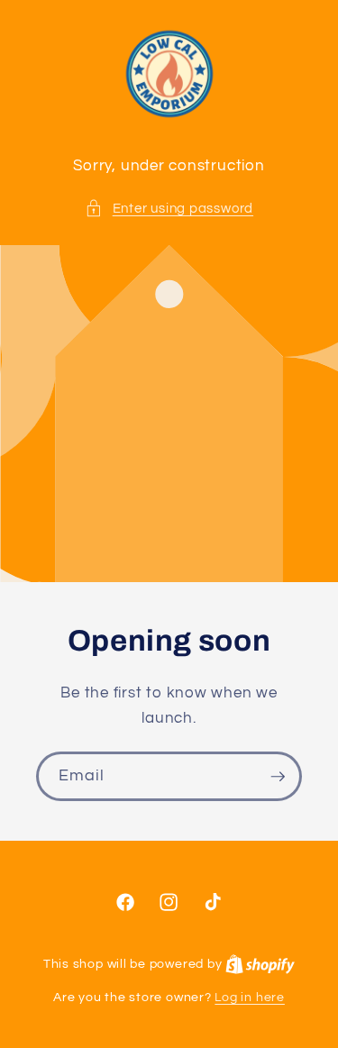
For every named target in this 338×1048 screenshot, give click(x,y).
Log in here (249, 997)
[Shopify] (260, 964)
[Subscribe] (277, 777)
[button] (169, 208)
